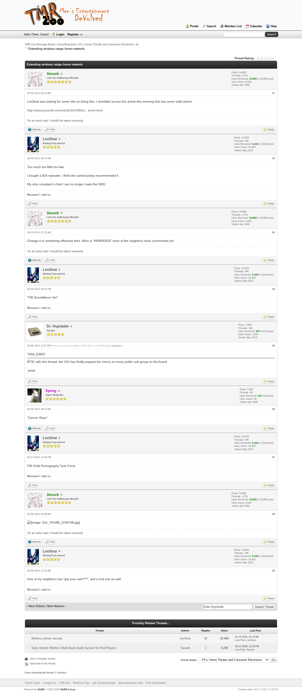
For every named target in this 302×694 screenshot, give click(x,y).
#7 (273, 457)
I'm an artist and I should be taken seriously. (55, 120)
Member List (233, 26)
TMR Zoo (64, 682)
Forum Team (32, 682)
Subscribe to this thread (42, 663)
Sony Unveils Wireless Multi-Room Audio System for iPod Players (73, 648)
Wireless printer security (46, 638)
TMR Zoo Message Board (40, 44)
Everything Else (66, 44)
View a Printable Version (42, 658)
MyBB (41, 689)
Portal (194, 26)
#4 (273, 289)
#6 (273, 409)
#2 (273, 158)
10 (205, 638)
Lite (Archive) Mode (103, 682)
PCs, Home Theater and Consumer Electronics (106, 44)
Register (73, 34)
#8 (273, 514)
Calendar (256, 26)
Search (211, 26)
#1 (273, 93)
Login (60, 34)
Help (274, 26)
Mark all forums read (130, 682)
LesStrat (50, 139)
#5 (273, 345)
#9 (273, 570)
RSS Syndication (156, 682)
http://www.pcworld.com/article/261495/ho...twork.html (64, 110)
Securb (185, 648)
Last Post (240, 640)
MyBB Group (67, 689)
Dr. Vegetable (58, 326)
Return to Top (81, 682)
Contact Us (49, 682)
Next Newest (55, 606)
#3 (273, 232)
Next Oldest (36, 606)
